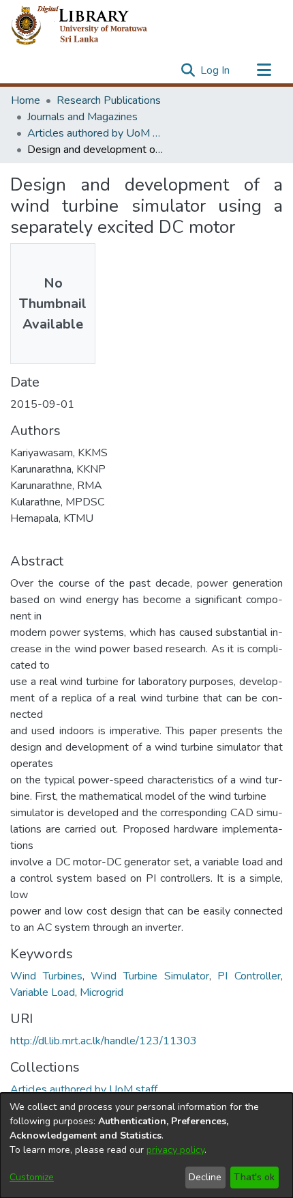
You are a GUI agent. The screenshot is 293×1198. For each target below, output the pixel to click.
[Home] (90, 25)
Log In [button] (215, 70)
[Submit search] (187, 70)
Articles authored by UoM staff (95, 133)
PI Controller (249, 976)
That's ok (254, 1177)
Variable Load (42, 992)
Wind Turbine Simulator (150, 976)
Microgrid (101, 992)
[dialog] (146, 1145)
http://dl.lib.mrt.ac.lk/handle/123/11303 (103, 1040)
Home (25, 100)
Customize (32, 1177)
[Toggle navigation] (264, 70)
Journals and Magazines (82, 116)
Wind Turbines (46, 976)
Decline (205, 1177)
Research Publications (109, 100)
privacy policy (175, 1149)
